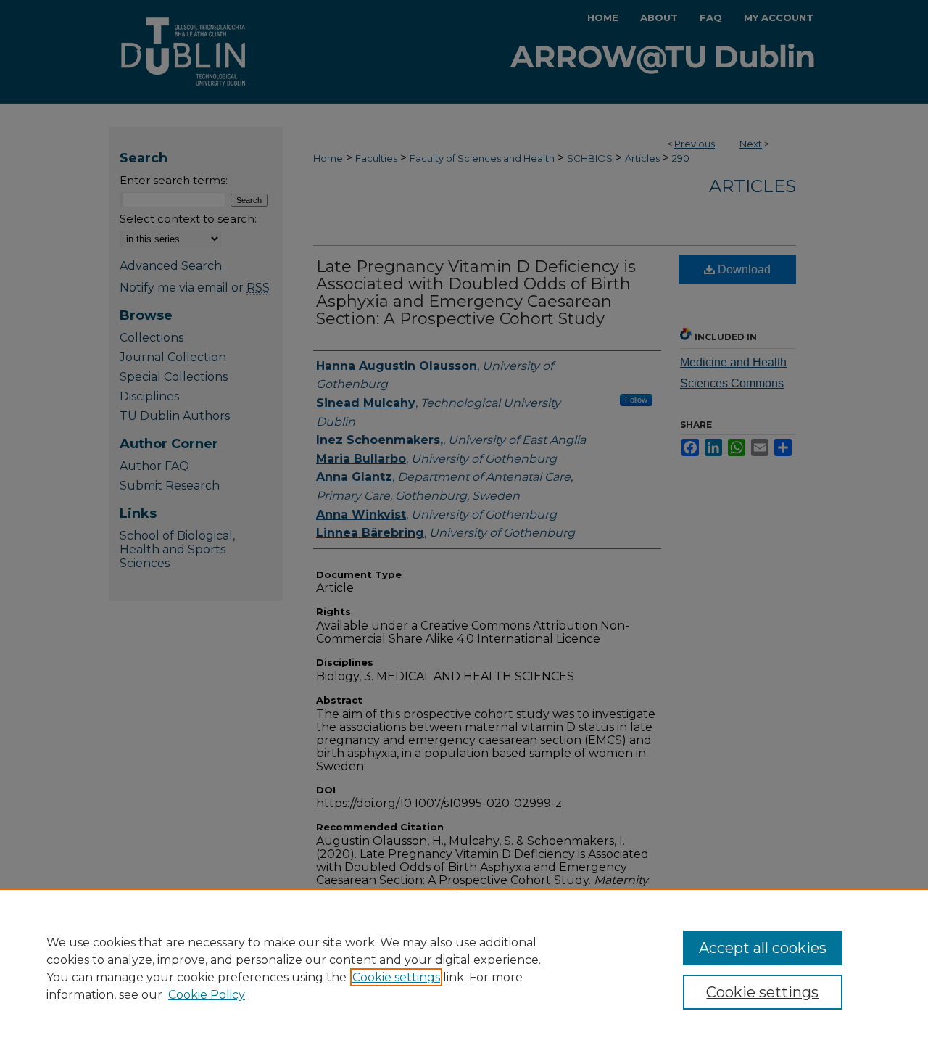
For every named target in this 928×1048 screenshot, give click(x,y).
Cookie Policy (206, 995)
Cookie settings (396, 977)
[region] (464, 968)
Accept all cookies (762, 948)
